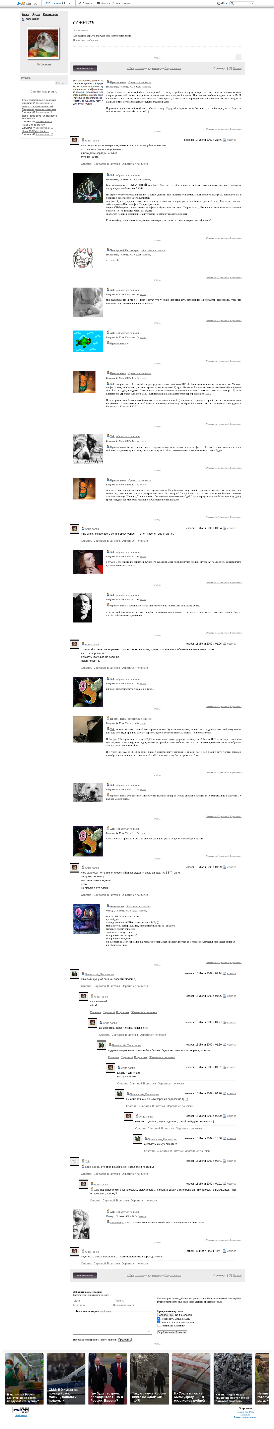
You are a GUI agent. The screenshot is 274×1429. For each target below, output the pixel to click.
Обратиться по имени (135, 163)
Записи (25, 14)
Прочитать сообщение (85, 40)
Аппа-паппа (23, 19)
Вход (68, 3)
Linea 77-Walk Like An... (35, 131)
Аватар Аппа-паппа (43, 43)
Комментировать (85, 68)
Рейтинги (87, 3)
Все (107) (61, 82)
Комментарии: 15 (44, 128)
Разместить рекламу (245, 1417)
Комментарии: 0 (44, 121)
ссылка (146, 86)
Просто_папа (118, 82)
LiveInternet (27, 4)
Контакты (245, 1414)
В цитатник (235, 128)
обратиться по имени (139, 82)
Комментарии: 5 (44, 103)
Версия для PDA (245, 1412)
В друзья (46, 64)
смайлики (105, 1311)
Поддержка (218, 3)
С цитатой (223, 128)
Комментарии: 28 (44, 134)
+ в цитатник (81, 29)
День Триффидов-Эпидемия (39, 100)
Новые (237, 68)
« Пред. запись (135, 68)
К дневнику (154, 68)
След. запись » (172, 68)
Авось (104, 3)
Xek (112, 175)
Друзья (36, 14)
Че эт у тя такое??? (33, 125)
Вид (224, 4)
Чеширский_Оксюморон (124, 250)
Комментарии (50, 14)
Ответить (211, 128)
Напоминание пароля (123, 1305)
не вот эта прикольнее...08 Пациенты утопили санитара (39, 108)
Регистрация (54, 3)
